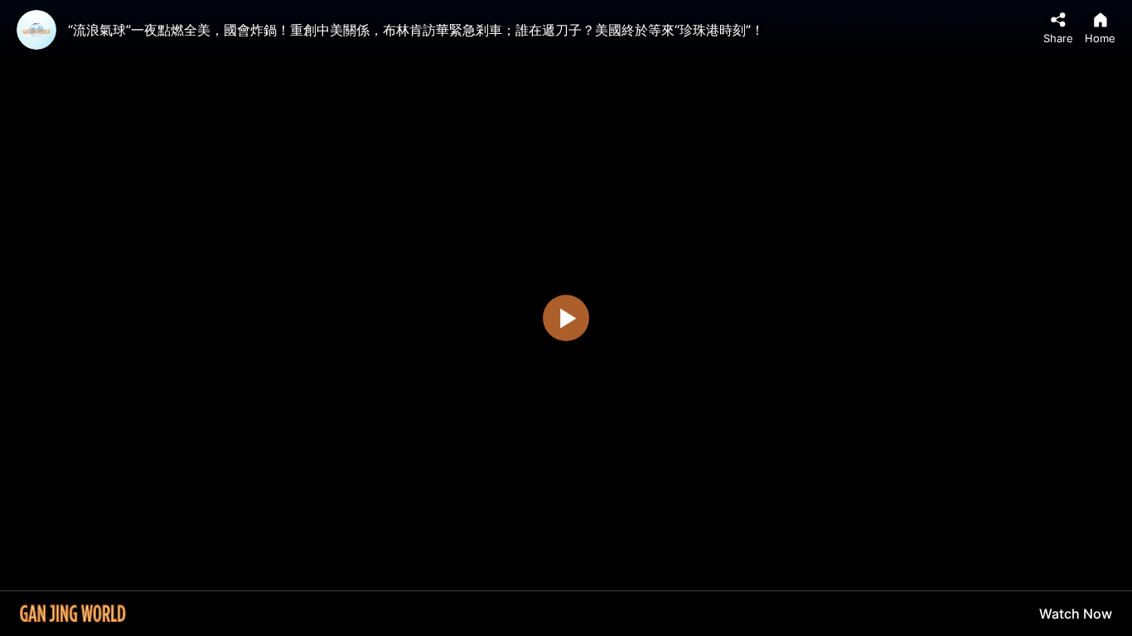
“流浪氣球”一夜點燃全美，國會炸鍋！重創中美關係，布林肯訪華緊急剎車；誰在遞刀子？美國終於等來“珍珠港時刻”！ (416, 30)
